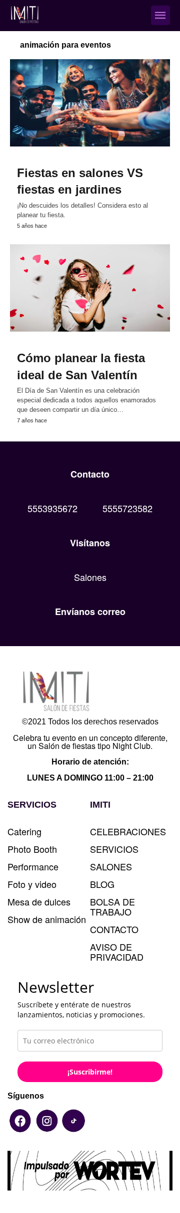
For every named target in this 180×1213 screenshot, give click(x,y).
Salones (90, 576)
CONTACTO (114, 929)
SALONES (111, 866)
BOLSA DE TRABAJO (112, 906)
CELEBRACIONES (128, 831)
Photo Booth (32, 848)
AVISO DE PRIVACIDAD (117, 951)
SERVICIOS (114, 848)
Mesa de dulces (39, 901)
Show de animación (47, 919)
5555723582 (127, 508)
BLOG (102, 883)
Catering (25, 831)
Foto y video (32, 883)
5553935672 (53, 508)
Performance (33, 866)
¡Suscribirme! (90, 1072)
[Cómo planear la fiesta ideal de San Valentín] (90, 288)
